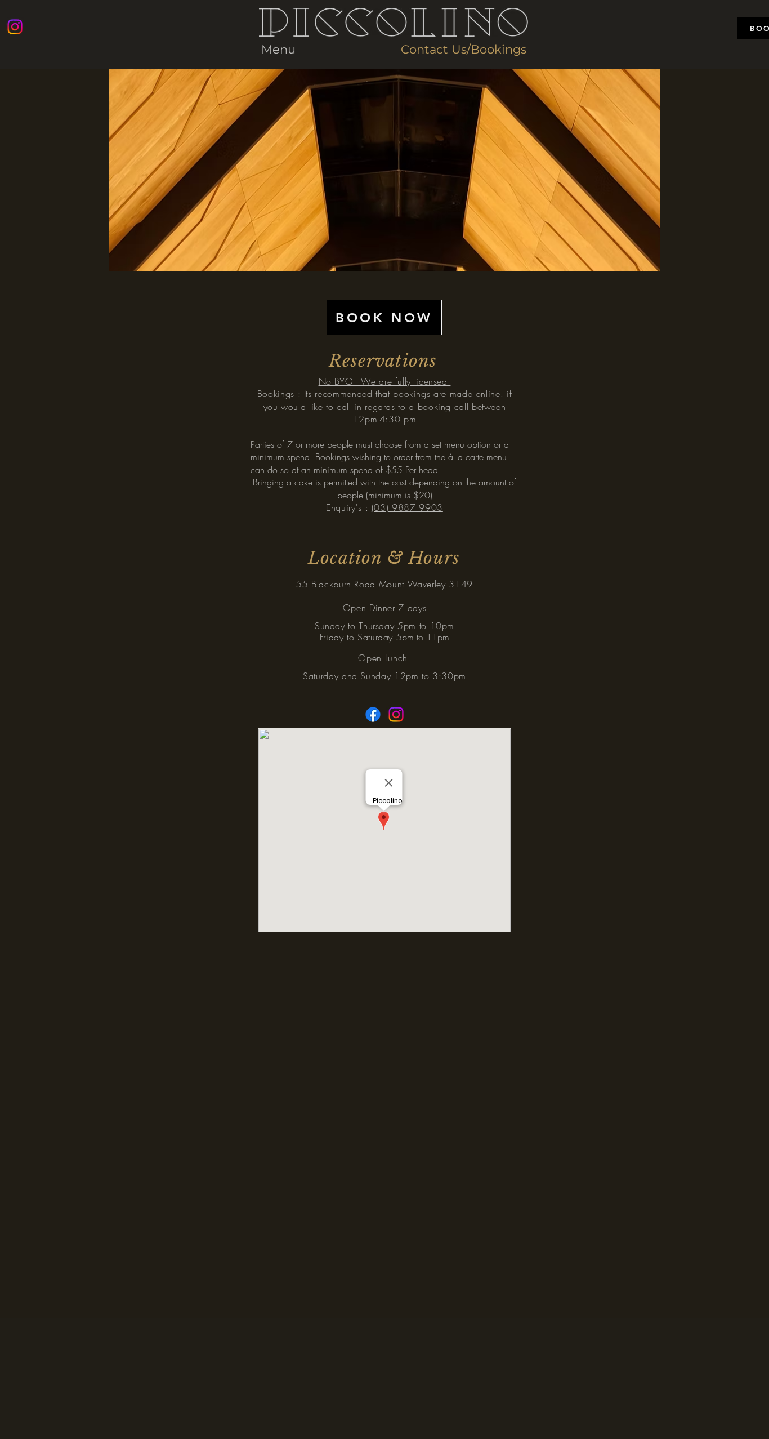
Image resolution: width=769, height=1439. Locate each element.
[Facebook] (373, 714)
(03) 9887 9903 (407, 507)
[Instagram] (15, 27)
